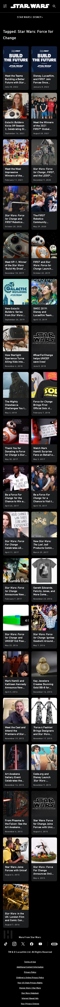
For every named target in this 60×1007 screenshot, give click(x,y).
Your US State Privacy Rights (30, 982)
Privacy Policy (30, 972)
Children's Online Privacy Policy (30, 977)
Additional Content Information (30, 967)
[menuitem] (5, 6)
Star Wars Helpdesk (30, 993)
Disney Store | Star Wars (30, 988)
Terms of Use (30, 961)
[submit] (54, 6)
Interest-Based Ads (30, 998)
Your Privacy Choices (30, 1003)
